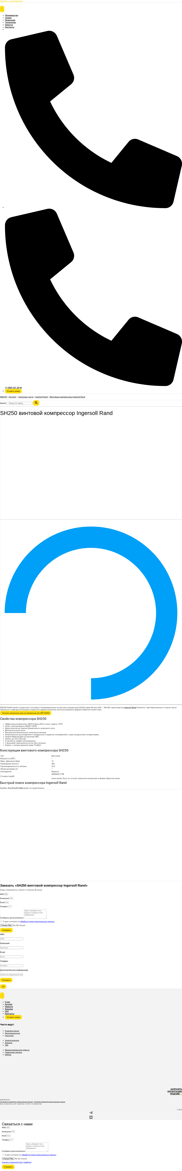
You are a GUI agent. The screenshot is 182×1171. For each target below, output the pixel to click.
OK (3, 987)
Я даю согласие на (28, 921)
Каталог (12, 397)
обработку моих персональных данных (37, 921)
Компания (5, 898)
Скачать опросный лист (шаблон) (17, 1162)
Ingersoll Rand (41, 397)
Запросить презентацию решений (174, 1091)
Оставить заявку (13, 391)
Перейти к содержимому (11, 1)
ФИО (2, 894)
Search (3, 403)
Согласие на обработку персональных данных (16, 1102)
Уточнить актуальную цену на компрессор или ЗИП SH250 (25, 713)
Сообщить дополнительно (12, 918)
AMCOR (3, 397)
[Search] (36, 403)
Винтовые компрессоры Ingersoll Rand (67, 397)
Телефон (4, 906)
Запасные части (25, 397)
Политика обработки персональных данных (49, 1102)
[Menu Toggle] (2, 9)
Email (2, 902)
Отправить (6, 980)
